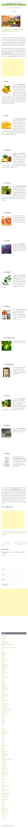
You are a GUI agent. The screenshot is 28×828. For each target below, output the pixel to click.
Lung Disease (4, 766)
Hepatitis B (4, 757)
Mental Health (4, 774)
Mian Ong (3, 534)
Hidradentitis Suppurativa (7, 759)
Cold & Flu (3, 723)
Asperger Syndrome (6, 672)
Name (3, 569)
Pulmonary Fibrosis (5, 790)
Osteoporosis (4, 782)
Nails (3, 777)
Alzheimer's (4, 658)
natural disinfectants (11, 533)
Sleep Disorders (5, 797)
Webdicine (14, 4)
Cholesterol (4, 721)
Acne (3, 639)
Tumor (3, 807)
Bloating (3, 698)
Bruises (3, 717)
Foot (2, 746)
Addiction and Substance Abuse (8, 644)
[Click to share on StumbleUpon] (11, 506)
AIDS (2, 650)
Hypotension (4, 762)
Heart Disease (4, 751)
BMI (2, 701)
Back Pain (3, 684)
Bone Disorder (4, 704)
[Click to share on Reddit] (12, 506)
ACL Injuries (4, 638)
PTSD (3, 788)
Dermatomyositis (5, 732)
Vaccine (3, 813)
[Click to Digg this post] (9, 506)
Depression (4, 731)
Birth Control (4, 692)
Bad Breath (4, 686)
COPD (3, 725)
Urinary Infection (5, 811)
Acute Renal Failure (5, 643)
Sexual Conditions (5, 794)
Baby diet (3, 683)
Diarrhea (3, 735)
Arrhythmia (4, 669)
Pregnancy (4, 786)
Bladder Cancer (5, 694)
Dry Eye (3, 740)
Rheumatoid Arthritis (6, 793)
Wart (2, 816)
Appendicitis (4, 667)
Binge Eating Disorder (6, 687)
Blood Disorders (5, 700)
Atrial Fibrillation (5, 677)
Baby (3, 681)
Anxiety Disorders (5, 666)
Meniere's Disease (5, 769)
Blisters (3, 697)
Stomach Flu (4, 802)
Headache (4, 749)
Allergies (3, 655)
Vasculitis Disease (5, 814)
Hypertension (4, 760)
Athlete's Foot (4, 675)
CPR (2, 726)
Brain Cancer (4, 711)
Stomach (3, 800)
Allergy (3, 656)
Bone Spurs (4, 706)
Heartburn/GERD (5, 754)
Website (3, 579)
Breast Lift (4, 714)
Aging (3, 649)
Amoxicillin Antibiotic (5, 660)
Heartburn (4, 752)
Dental (3, 729)
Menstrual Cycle (5, 773)
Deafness (3, 728)
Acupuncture (4, 641)
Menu (14, 11)
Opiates (3, 779)
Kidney (3, 765)
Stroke (3, 804)
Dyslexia (3, 742)
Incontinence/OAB (5, 763)
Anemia (3, 661)
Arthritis (3, 670)
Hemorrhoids (4, 756)
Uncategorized (14, 531)
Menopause (4, 771)
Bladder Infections (5, 695)
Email (3, 574)
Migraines (3, 776)
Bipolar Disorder (5, 689)
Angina (3, 663)
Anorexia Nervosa (5, 664)
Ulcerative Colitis (5, 808)
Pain (2, 783)
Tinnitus (3, 805)
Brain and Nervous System (7, 709)
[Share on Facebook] (7, 506)
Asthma (3, 673)
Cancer (3, 720)
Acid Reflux (4, 636)
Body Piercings (4, 703)
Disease (3, 738)
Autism (3, 678)
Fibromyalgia (4, 745)
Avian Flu (3, 680)
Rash (3, 791)
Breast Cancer (4, 712)
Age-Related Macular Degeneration (8, 647)
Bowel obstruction (5, 708)
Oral (2, 780)
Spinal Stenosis (5, 799)
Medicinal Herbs (5, 768)
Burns (3, 718)
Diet (2, 737)
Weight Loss (4, 817)
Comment (4, 555)
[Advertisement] (13, 68)
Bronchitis (3, 715)
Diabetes (3, 734)
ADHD (3, 646)
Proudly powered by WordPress (7, 825)
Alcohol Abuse (4, 652)
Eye (2, 743)
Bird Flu (3, 691)
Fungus (3, 748)
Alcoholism (4, 653)
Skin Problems (4, 796)
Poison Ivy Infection (5, 785)
